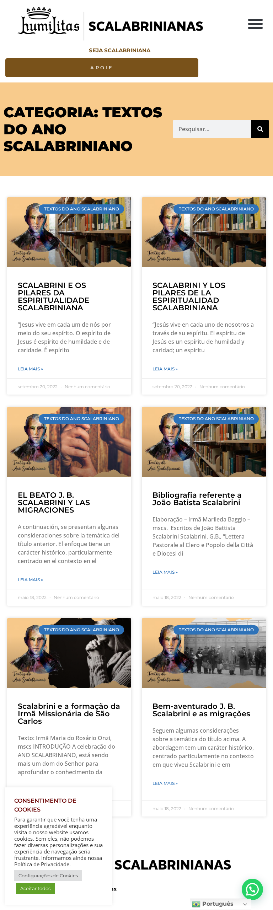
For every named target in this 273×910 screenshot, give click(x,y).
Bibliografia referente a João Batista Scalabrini (197, 499)
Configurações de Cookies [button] (48, 875)
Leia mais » (30, 369)
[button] (255, 24)
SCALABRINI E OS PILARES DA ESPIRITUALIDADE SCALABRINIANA (53, 296)
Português (217, 903)
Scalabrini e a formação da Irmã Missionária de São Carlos (69, 714)
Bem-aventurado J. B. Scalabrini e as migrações (201, 710)
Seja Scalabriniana (119, 50)
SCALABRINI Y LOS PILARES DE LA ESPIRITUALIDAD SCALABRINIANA (188, 296)
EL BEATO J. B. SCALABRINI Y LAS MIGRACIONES (54, 502)
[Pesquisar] (260, 129)
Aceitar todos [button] (35, 888)
